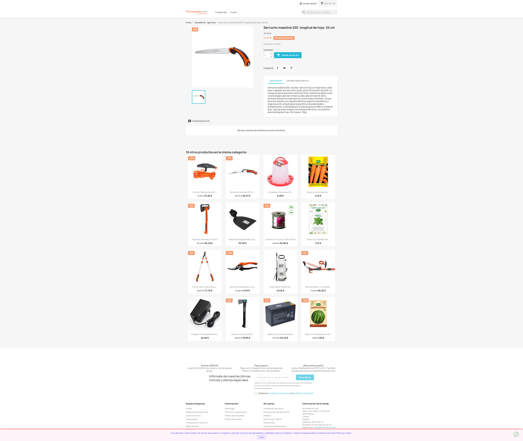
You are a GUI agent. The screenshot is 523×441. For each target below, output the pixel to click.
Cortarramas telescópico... (205, 287)
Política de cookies (233, 419)
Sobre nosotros (193, 415)
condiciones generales (279, 393)
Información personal (273, 408)
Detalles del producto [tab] (298, 80)
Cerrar (261, 437)
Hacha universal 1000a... (242, 334)
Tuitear (284, 68)
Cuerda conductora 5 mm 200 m (280, 239)
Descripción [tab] (276, 80)
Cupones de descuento (275, 426)
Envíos (189, 408)
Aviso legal (229, 408)
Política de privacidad (234, 415)
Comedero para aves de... (280, 192)
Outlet (233, 12)
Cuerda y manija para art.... (204, 192)
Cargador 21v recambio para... (205, 334)
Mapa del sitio (192, 426)
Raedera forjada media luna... (242, 239)
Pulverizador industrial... (280, 287)
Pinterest (291, 68)
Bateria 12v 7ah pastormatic (280, 334)
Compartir (277, 68)
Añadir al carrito (288, 55)
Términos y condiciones (236, 412)
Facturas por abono (273, 419)
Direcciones (269, 422)
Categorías (221, 12)
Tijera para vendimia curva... (242, 287)
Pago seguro (192, 419)
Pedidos (267, 415)
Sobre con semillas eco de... (318, 334)
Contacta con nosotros (197, 422)
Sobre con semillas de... (318, 192)
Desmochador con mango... (318, 287)
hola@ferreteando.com (325, 427)
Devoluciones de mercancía (276, 412)
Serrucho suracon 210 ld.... (242, 192)
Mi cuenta (269, 403)
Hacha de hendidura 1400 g (205, 239)
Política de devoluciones (197, 412)
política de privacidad (303, 393)
